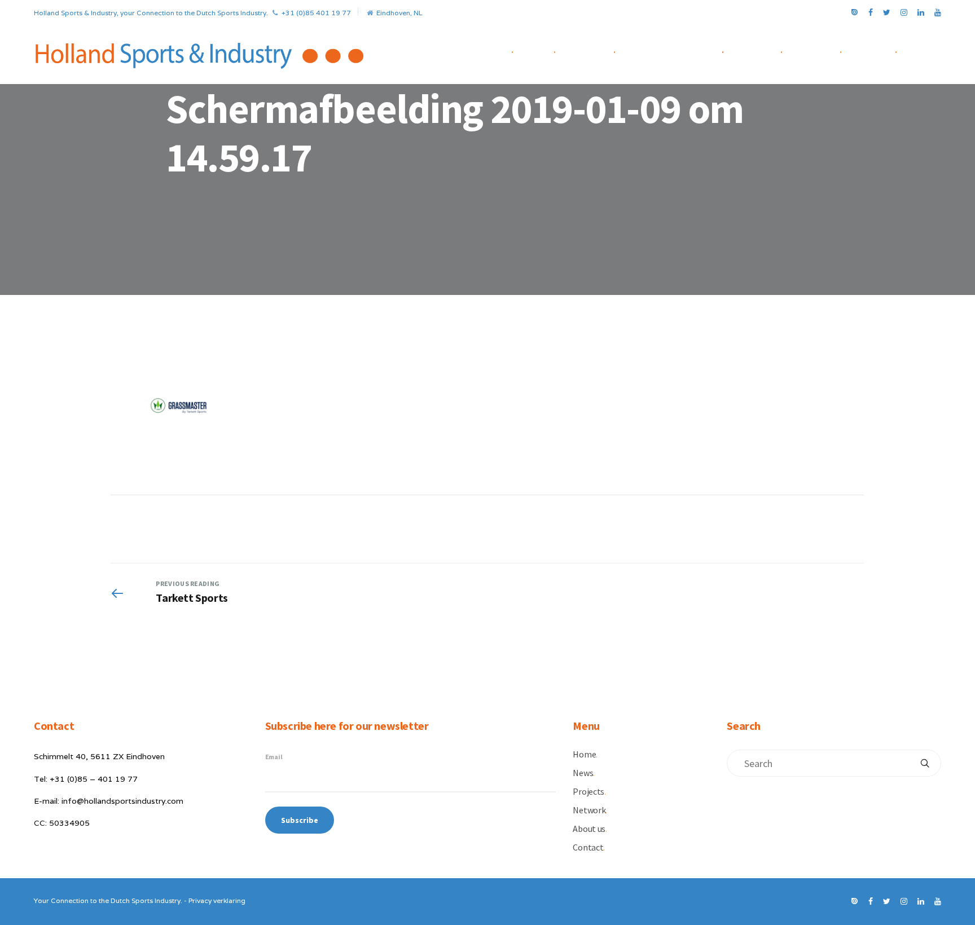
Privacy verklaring (216, 900)
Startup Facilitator (679, 50)
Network (763, 50)
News (544, 50)
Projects (595, 50)
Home (502, 50)
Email (274, 756)
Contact (879, 50)
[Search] (924, 763)
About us (822, 50)
